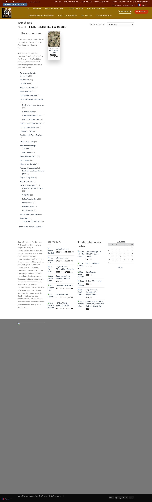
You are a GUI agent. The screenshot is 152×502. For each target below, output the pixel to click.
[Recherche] (28, 9)
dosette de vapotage (141, 2)
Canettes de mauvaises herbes (121, 2)
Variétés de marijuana (101, 2)
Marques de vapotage (71, 2)
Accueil (22, 27)
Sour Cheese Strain (54, 52)
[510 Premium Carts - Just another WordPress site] (12, 13)
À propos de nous (128, 5)
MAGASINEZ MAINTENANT (31, 227)
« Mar (120, 267)
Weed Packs (116, 5)
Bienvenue (58, 2)
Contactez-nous (87, 2)
